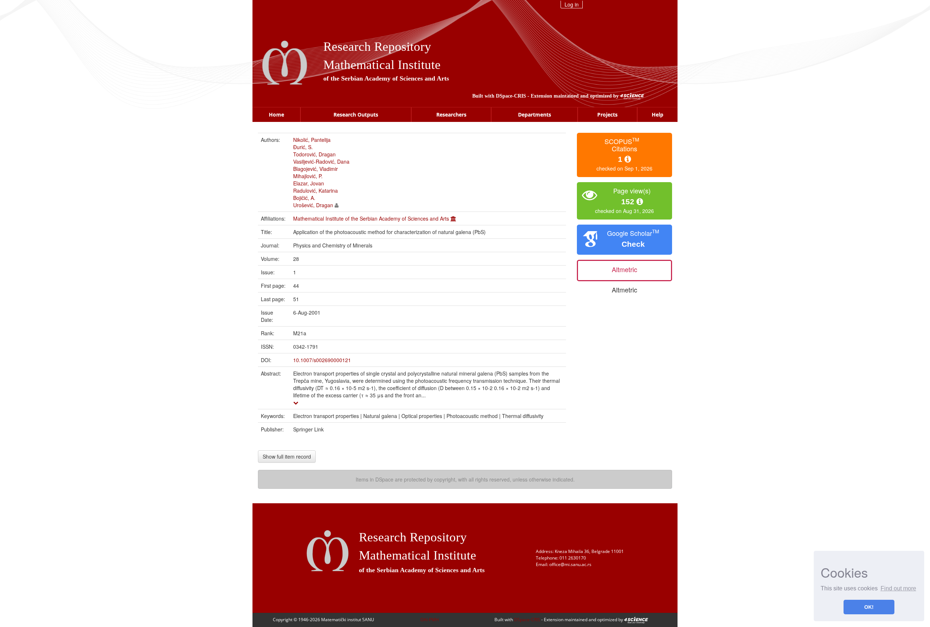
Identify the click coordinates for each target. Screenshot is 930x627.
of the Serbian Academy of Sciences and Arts (386, 78)
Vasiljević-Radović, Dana (321, 161)
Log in (572, 4)
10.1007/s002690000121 (322, 360)
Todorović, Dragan (314, 154)
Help (657, 114)
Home (276, 114)
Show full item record (287, 456)
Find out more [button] (898, 588)
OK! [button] (869, 607)
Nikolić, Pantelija (312, 139)
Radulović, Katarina (315, 190)
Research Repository (377, 47)
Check (633, 244)
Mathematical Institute (382, 65)
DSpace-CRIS (511, 96)
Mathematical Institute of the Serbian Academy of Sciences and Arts (371, 218)
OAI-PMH (429, 619)
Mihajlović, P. (308, 176)
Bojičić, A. (304, 197)
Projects (607, 114)
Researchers (451, 114)
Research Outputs (355, 114)
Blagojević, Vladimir (315, 168)
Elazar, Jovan (308, 183)
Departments (534, 114)
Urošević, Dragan (313, 205)
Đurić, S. (303, 147)
